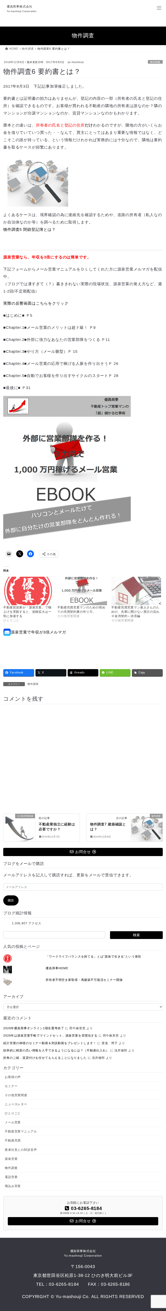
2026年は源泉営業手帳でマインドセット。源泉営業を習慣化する (50, 1035)
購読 (11, 900)
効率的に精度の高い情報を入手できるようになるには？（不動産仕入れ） (56, 1050)
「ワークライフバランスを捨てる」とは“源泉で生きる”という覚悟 (93, 956)
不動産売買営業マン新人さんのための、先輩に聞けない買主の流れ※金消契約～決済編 (135, 612)
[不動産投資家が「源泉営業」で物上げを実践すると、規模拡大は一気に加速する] (28, 591)
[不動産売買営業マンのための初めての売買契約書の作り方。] (82, 591)
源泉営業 (11, 1159)
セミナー (11, 1086)
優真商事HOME (57, 968)
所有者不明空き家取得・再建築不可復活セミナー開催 (84, 980)
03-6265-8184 (64, 1284)
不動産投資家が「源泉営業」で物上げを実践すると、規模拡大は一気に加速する (27, 612)
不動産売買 (13, 1140)
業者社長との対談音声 (21, 1149)
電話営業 (11, 1177)
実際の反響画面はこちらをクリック (35, 303)
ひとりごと (13, 1113)
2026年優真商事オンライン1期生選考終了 (33, 1028)
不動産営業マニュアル (21, 1131)
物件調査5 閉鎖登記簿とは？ (29, 229)
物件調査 (155, 62)
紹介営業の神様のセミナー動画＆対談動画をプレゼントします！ (49, 1043)
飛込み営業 (13, 1186)
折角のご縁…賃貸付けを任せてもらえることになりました (45, 1057)
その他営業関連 (16, 1095)
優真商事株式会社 (83, 1253)
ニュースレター (16, 1104)
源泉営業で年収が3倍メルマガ (38, 632)
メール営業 (13, 1122)
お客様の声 (13, 1077)
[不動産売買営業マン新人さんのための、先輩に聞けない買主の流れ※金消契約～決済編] (136, 591)
